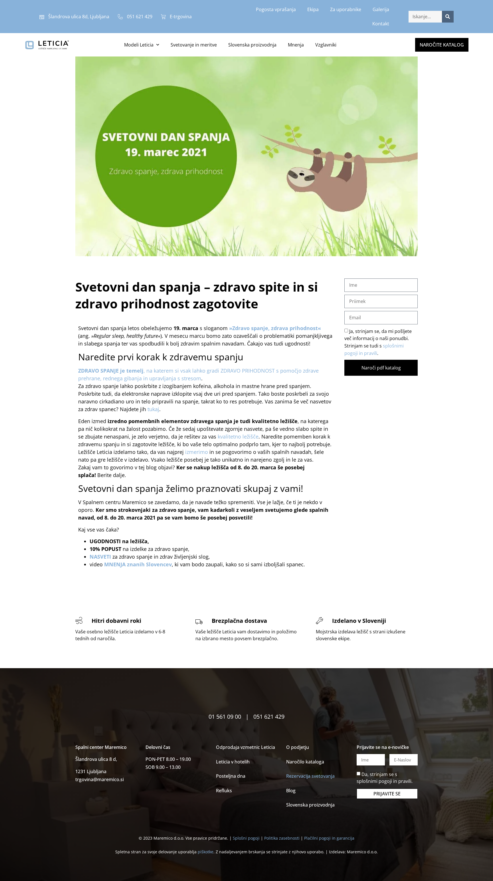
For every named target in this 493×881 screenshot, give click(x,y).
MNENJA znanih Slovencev (138, 564)
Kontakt (380, 24)
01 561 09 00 (225, 716)
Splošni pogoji (246, 838)
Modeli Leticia (138, 45)
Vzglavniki (325, 45)
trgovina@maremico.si (99, 779)
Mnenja (296, 45)
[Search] (448, 17)
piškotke (205, 851)
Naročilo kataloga (305, 762)
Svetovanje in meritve (194, 45)
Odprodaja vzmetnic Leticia (245, 747)
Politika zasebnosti (282, 838)
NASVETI (101, 556)
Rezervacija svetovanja (310, 776)
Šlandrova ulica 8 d (95, 759)
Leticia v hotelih (233, 762)
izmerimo (196, 451)
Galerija (381, 9)
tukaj (153, 409)
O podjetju (297, 747)
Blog (291, 790)
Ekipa (313, 9)
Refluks (224, 790)
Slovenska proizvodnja (252, 45)
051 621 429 (268, 716)
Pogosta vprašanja (276, 9)
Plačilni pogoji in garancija (329, 838)
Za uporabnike (345, 9)
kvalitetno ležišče (238, 436)
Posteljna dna (230, 776)
